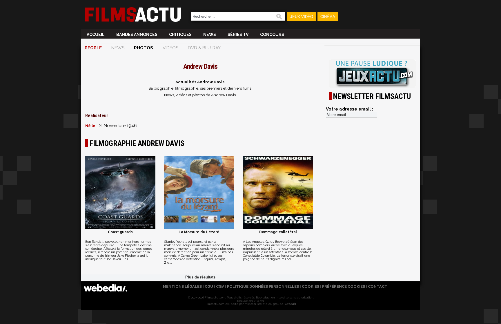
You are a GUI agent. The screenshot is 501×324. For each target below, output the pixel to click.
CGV (220, 286)
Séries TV (238, 34)
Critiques (180, 34)
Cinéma (327, 17)
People (93, 47)
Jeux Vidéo (301, 17)
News (209, 34)
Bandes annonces (136, 34)
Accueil (96, 34)
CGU (209, 286)
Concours (272, 34)
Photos (143, 47)
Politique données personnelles (263, 286)
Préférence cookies (343, 286)
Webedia (290, 303)
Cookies (310, 286)
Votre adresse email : (349, 109)
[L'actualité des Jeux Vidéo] (372, 74)
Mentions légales (182, 286)
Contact (377, 286)
